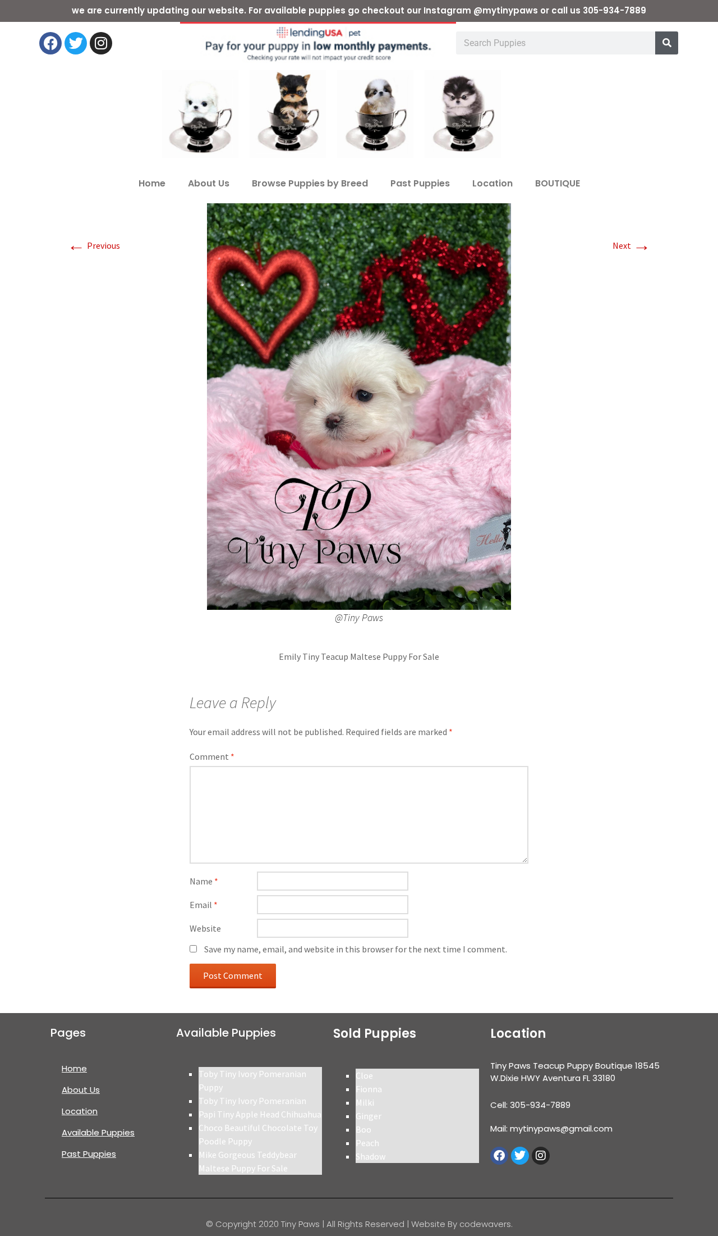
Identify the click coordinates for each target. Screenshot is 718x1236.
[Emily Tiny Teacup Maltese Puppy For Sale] (359, 405)
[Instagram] (101, 43)
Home (152, 183)
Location (492, 183)
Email (204, 904)
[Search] (666, 42)
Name (204, 881)
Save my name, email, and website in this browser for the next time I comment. (355, 949)
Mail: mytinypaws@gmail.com (551, 1128)
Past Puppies (420, 183)
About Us (208, 183)
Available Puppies (98, 1132)
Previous (93, 245)
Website (205, 928)
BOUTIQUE (557, 183)
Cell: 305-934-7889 (530, 1105)
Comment (212, 756)
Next (632, 245)
